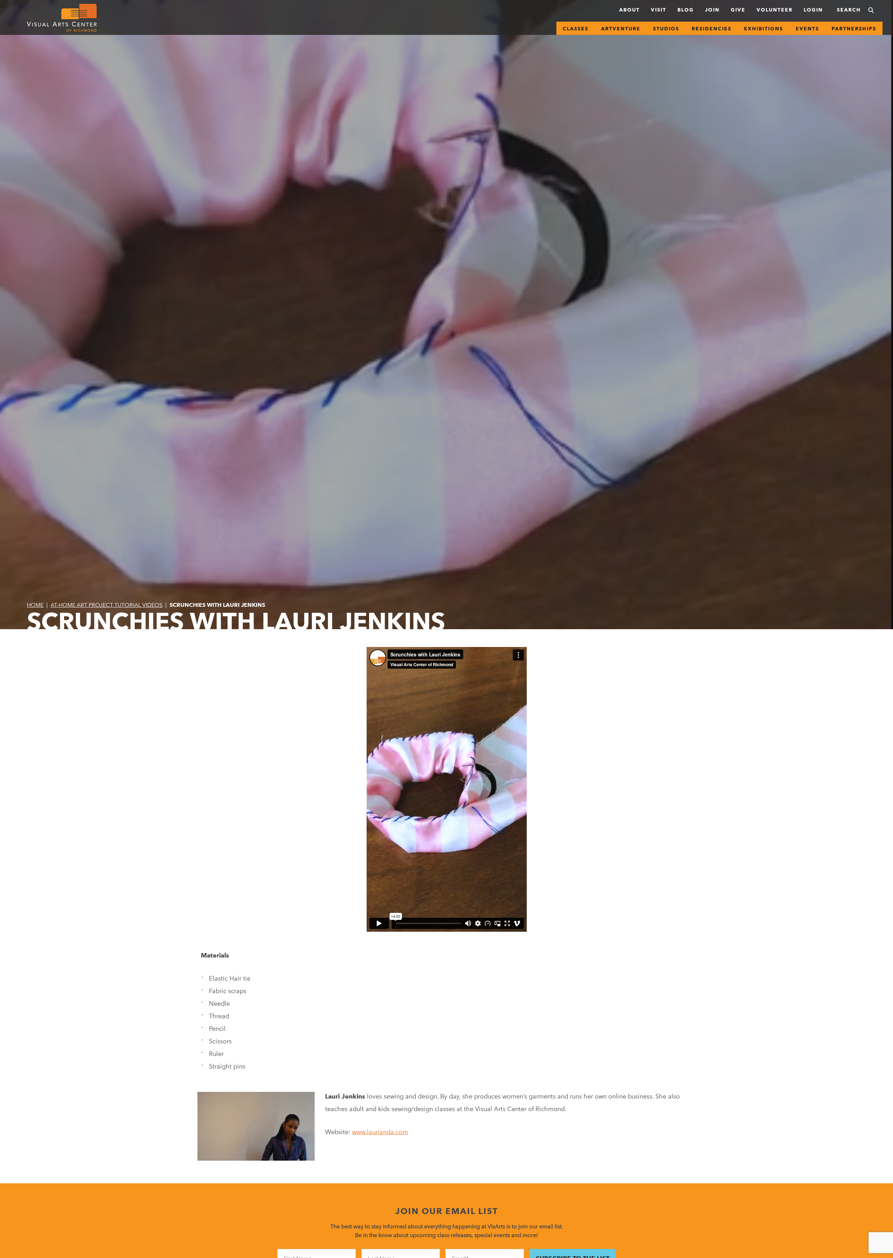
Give (738, 10)
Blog (685, 10)
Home (35, 605)
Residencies (711, 28)
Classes (575, 28)
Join (712, 10)
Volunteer (775, 10)
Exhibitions (763, 28)
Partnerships (854, 28)
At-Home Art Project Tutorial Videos (107, 605)
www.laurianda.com (380, 1132)
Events (807, 28)
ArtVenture (620, 28)
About (629, 10)
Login (813, 10)
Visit (658, 10)
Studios (666, 28)
